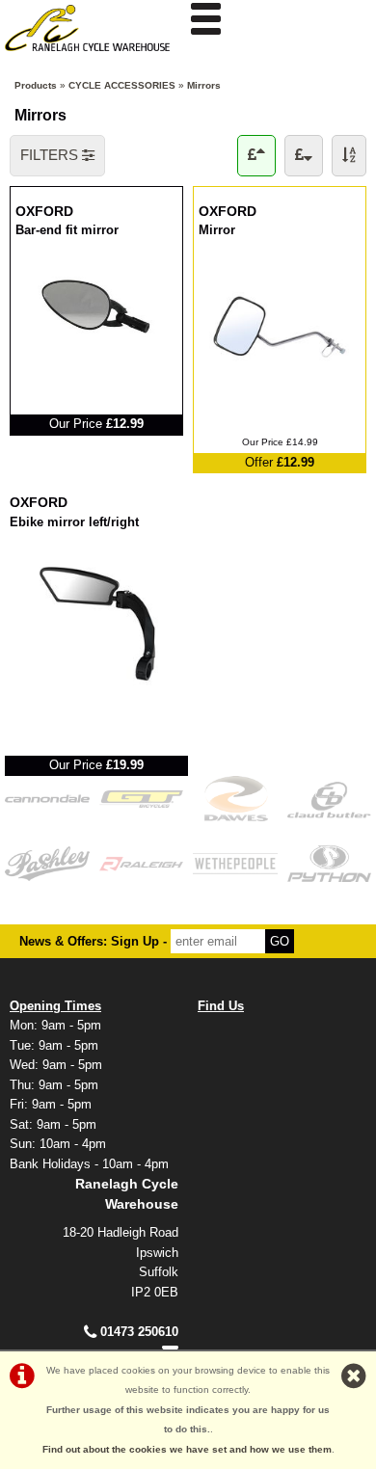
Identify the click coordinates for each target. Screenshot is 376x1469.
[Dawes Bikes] (235, 798)
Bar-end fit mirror (67, 229)
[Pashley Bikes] (47, 863)
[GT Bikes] (141, 798)
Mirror (225, 229)
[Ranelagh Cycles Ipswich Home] (94, 56)
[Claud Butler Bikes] (329, 798)
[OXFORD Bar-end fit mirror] (96, 360)
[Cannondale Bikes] (47, 798)
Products (35, 85)
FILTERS (51, 155)
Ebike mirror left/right (74, 521)
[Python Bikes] (329, 863)
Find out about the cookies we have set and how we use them (187, 1449)
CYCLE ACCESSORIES (121, 85)
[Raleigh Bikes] (141, 863)
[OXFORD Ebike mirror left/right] (96, 701)
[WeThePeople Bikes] (235, 863)
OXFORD (96, 210)
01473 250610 (139, 1331)
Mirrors (204, 85)
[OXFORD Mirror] (279, 398)
